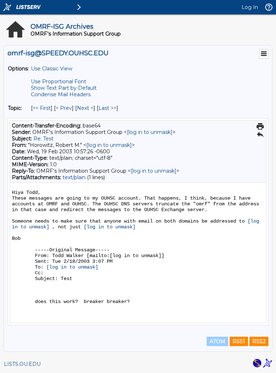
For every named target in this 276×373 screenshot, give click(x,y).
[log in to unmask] (149, 132)
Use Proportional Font (58, 81)
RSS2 (259, 341)
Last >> (107, 108)
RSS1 (239, 341)
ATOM (217, 341)
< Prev (64, 108)
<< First (42, 108)
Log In (250, 7)
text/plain (74, 177)
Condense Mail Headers (61, 94)
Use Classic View (51, 68)
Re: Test (43, 138)
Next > (85, 108)
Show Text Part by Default (64, 88)
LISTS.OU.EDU (22, 364)
